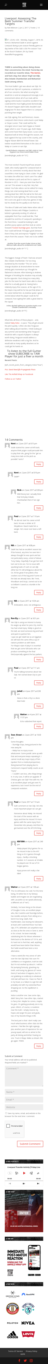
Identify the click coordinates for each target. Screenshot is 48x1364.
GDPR (22, 1354)
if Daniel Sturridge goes (21, 228)
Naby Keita (15, 323)
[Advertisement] (24, 404)
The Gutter (35, 73)
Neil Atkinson (12, 28)
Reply (38, 464)
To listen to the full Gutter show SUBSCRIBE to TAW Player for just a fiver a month (24, 353)
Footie (33, 28)
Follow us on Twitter (13, 379)
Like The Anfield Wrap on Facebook (19, 374)
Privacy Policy (31, 1351)
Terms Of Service (15, 1351)
